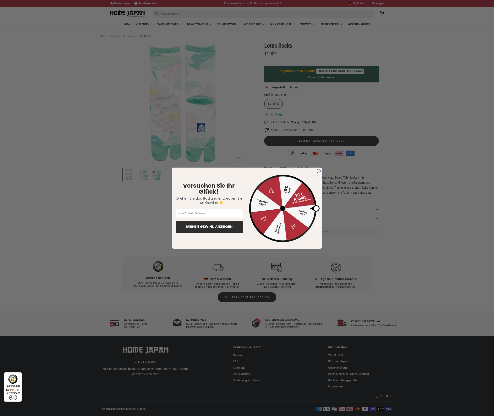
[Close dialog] (319, 171)
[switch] (13, 397)
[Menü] (19, 374)
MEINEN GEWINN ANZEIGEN (209, 227)
